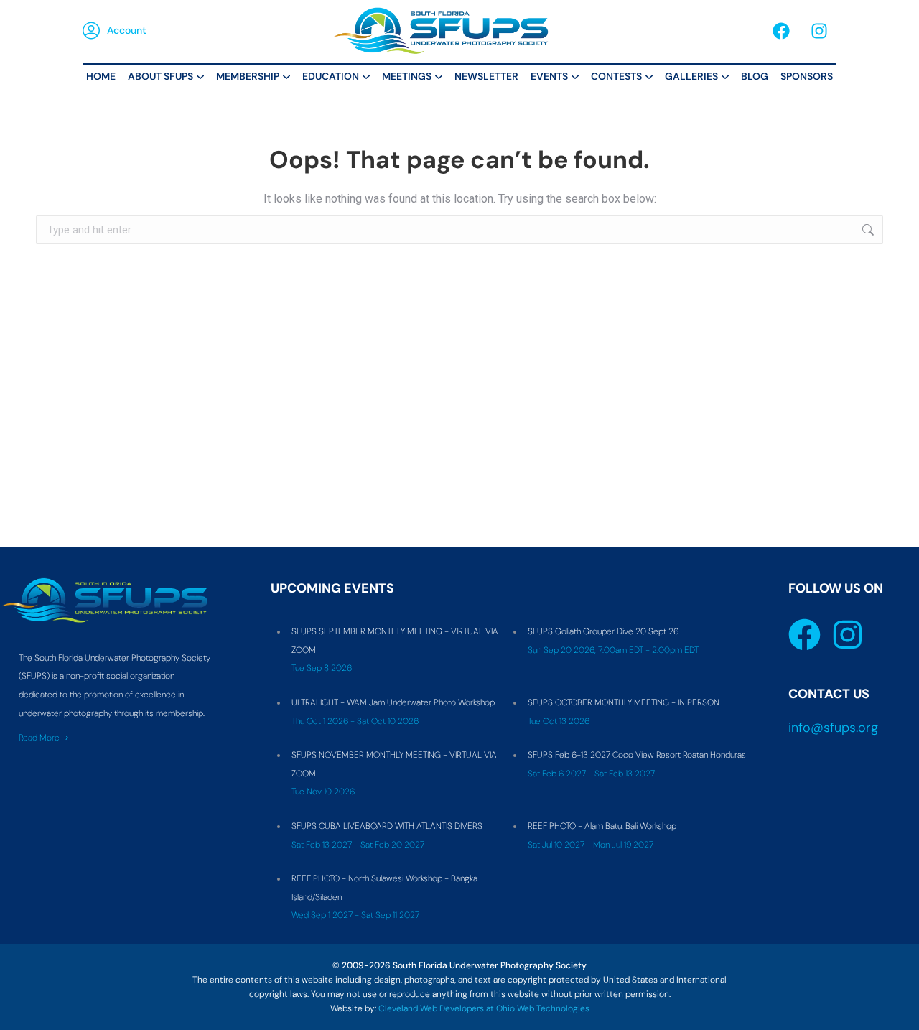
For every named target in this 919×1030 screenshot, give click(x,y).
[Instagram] (819, 31)
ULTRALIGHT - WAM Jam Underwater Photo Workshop (393, 702)
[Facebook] (781, 31)
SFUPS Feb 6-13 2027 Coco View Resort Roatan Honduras (637, 755)
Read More (39, 737)
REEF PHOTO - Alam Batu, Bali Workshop (602, 826)
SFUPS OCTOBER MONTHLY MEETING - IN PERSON (623, 702)
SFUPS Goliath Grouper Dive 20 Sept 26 (603, 631)
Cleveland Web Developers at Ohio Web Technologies (483, 1008)
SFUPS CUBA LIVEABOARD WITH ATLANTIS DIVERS (386, 826)
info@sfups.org (833, 727)
